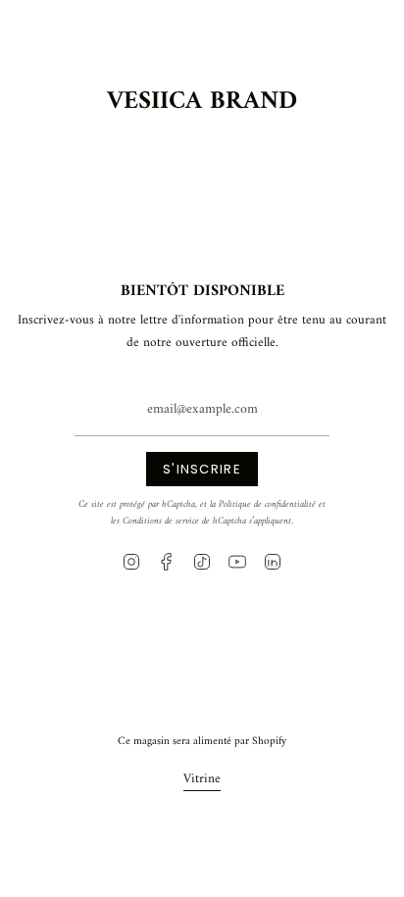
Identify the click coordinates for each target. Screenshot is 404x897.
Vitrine (202, 779)
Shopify (269, 741)
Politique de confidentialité (267, 504)
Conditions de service (161, 521)
